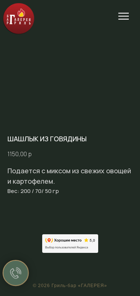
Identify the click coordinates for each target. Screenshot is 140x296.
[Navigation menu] (123, 16)
